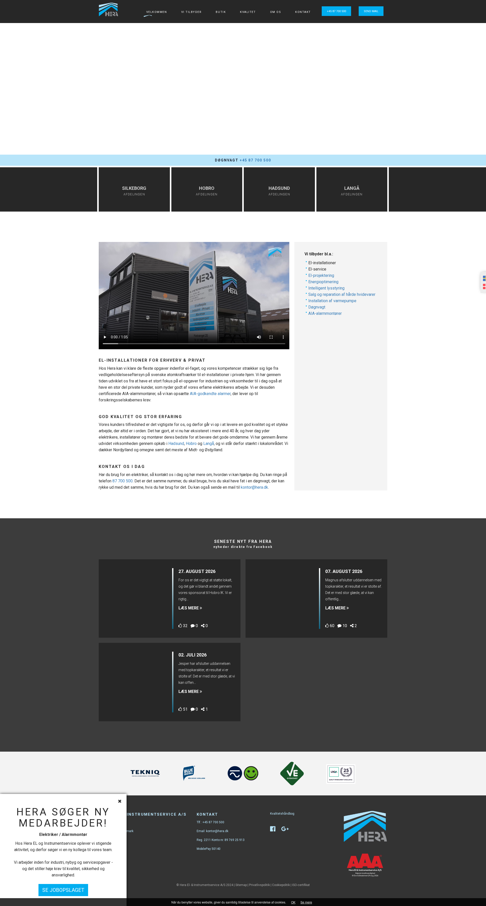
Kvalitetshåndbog (282, 813)
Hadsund (176, 443)
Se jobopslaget (63, 890)
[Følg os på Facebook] (275, 830)
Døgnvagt (316, 307)
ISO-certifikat (301, 885)
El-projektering (321, 275)
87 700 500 (122, 481)
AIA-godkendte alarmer (210, 393)
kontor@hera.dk (254, 487)
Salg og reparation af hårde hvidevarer (341, 294)
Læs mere (189, 608)
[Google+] (287, 830)
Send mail (371, 11)
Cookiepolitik (281, 885)
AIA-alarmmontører (325, 313)
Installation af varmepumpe (332, 300)
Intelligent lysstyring (326, 288)
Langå (208, 443)
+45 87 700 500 (336, 11)
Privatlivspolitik (259, 885)
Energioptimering (323, 281)
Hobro (191, 443)
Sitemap (241, 885)
